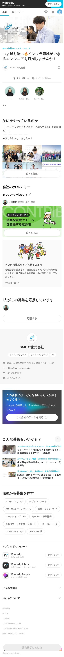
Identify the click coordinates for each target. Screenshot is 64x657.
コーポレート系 (49, 524)
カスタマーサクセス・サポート (21, 524)
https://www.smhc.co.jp (18, 368)
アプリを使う (53, 4)
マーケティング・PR (16, 516)
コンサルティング (14, 531)
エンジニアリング (14, 501)
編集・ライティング (47, 509)
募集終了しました (32, 647)
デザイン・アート (38, 501)
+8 (53, 355)
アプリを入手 (53, 555)
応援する (32, 318)
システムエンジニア (18, 355)
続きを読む (32, 174)
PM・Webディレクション (19, 509)
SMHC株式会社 (32, 347)
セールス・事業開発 (42, 516)
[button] (33, 546)
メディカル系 (35, 531)
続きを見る (32, 233)
